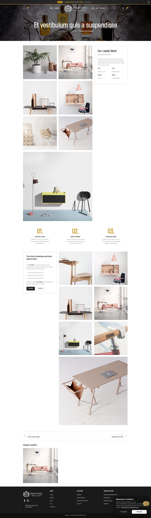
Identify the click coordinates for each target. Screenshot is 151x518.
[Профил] (123, 8)
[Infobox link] (40, 236)
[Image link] (57, 186)
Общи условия (107, 497)
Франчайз (106, 503)
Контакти (52, 507)
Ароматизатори (81, 497)
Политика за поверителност (110, 494)
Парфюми (79, 494)
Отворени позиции (108, 500)
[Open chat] (146, 503)
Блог (51, 503)
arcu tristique (39, 282)
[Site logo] (75, 8)
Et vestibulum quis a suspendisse (69, 31)
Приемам (139, 512)
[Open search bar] (24, 8)
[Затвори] (148, 2)
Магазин (52, 497)
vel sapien (31, 265)
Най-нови (79, 503)
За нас (51, 500)
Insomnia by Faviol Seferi (82, 500)
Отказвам (123, 512)
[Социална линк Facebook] (24, 501)
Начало (58, 31)
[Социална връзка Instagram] (28, 501)
